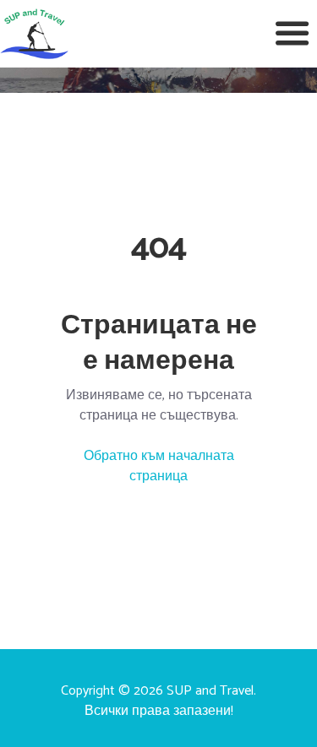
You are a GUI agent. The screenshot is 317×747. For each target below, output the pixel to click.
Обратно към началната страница (159, 466)
